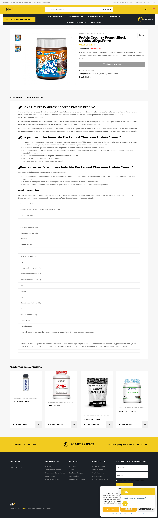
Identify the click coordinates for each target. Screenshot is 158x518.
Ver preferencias (146, 509)
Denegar (128, 509)
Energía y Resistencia (20, 398)
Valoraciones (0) (34, 97)
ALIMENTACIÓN (83, 34)
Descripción (16, 97)
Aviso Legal (143, 514)
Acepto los (131, 481)
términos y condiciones (135, 481)
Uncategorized (99, 34)
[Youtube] (146, 444)
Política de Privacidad (131, 514)
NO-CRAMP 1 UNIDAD (21, 402)
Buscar (106, 9)
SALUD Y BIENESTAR (60, 402)
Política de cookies (117, 514)
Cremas (90, 34)
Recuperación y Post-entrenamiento (108, 416)
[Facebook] (138, 444)
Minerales (51, 402)
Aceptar (110, 509)
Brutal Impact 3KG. (92, 419)
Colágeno (122, 408)
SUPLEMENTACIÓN (138, 408)
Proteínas (130, 408)
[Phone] (125, 503)
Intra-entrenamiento (34, 398)
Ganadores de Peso (90, 416)
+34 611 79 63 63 (82, 444)
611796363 (148, 19)
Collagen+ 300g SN (127, 411)
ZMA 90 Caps (54, 406)
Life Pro (141, 35)
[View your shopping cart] (151, 9)
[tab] (16, 97)
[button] (70, 37)
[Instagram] (142, 444)
